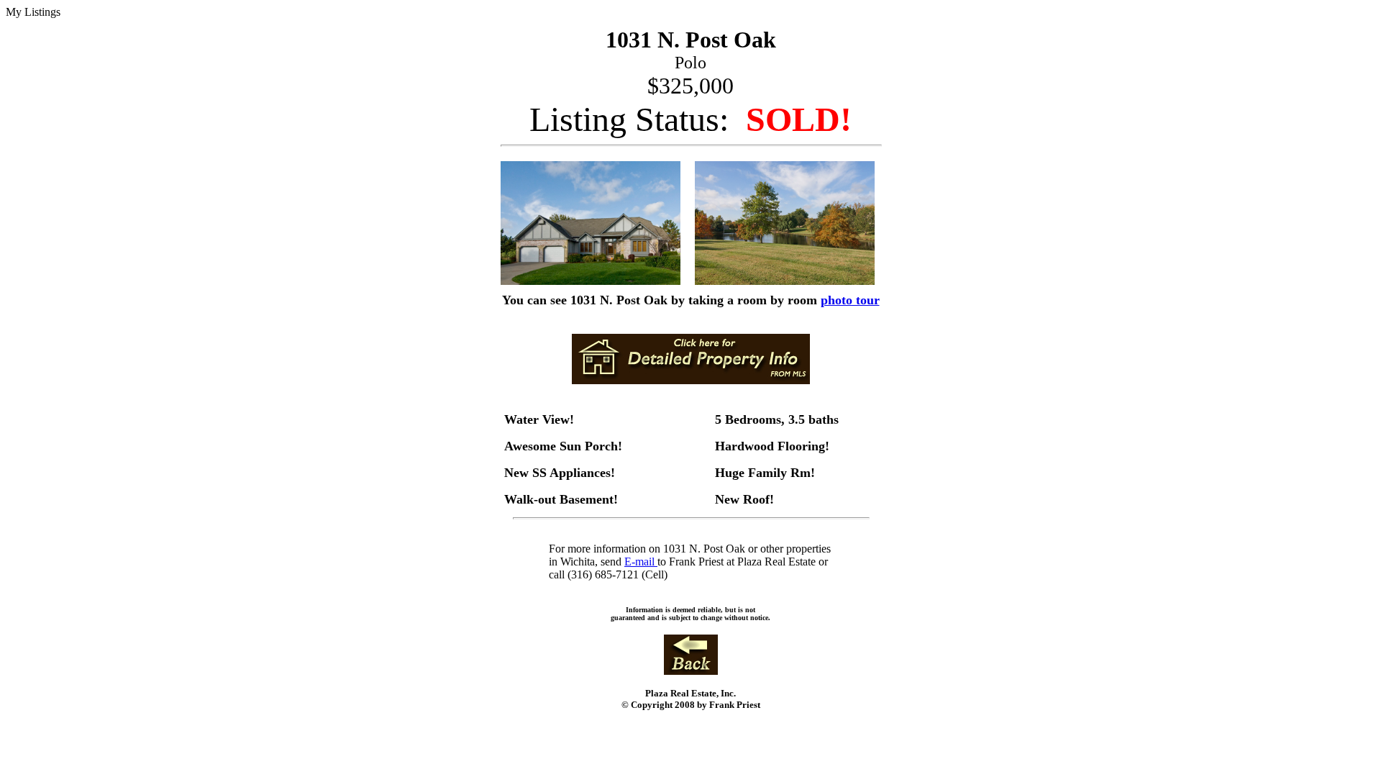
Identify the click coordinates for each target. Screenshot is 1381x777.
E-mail (640, 561)
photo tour (850, 300)
